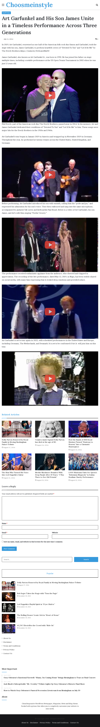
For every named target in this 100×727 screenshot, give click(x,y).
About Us (7, 638)
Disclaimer (7, 642)
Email (4, 533)
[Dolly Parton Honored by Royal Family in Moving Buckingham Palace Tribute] (16, 429)
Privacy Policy (8, 650)
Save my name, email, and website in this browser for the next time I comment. (33, 542)
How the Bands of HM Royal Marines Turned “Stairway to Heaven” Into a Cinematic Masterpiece (81, 443)
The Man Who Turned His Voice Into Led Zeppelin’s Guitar (15, 473)
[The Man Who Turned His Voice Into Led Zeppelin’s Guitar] (16, 461)
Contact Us (7, 653)
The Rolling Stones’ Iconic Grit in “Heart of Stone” (38, 615)
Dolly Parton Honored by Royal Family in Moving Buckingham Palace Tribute (15, 442)
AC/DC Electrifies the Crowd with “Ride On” (35, 625)
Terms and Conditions (11, 646)
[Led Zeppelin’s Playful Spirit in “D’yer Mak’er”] (8, 607)
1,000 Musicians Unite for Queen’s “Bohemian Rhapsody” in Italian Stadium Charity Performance (83, 474)
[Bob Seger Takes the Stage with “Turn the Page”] (8, 596)
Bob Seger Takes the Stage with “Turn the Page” (37, 593)
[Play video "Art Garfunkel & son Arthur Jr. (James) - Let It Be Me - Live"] (50, 175)
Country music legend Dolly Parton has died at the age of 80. (49, 441)
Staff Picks (6, 13)
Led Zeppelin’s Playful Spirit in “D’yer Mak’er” (36, 604)
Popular (50, 573)
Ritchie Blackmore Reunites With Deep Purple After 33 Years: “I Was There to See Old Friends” (49, 474)
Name (4, 523)
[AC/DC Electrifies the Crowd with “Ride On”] (8, 628)
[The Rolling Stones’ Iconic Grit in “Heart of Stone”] (8, 618)
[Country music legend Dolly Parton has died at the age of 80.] (50, 429)
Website (55, 533)
